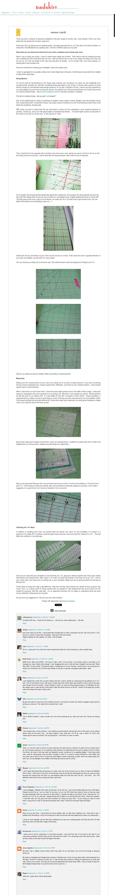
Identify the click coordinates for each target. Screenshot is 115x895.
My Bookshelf (45, 13)
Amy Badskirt (70, 601)
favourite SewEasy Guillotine (50, 92)
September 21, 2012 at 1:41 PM (42, 831)
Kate (24, 699)
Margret (25, 768)
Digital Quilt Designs (68, 13)
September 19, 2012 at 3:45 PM (39, 728)
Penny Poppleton (29, 787)
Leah (24, 646)
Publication (36, 13)
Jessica (25, 630)
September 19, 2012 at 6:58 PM (39, 768)
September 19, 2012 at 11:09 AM (43, 617)
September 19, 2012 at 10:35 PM (46, 787)
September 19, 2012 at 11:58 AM (42, 659)
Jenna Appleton (28, 848)
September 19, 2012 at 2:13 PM (37, 678)
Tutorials (28, 13)
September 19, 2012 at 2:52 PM (38, 713)
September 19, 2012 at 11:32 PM (38, 810)
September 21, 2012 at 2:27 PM (44, 848)
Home (15, 13)
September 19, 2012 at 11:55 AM (37, 646)
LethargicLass (27, 617)
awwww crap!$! (58, 32)
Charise (25, 728)
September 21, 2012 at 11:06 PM (39, 873)
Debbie (25, 713)
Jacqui (25, 745)
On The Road (55, 13)
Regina (25, 873)
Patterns (21, 13)
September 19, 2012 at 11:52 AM (39, 630)
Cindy (25, 810)
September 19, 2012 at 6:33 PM (38, 745)
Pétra (24, 678)
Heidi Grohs (27, 659)
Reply (24, 623)
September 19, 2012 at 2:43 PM (36, 699)
